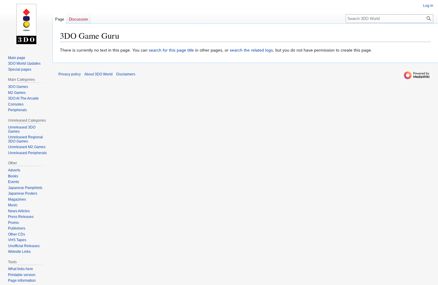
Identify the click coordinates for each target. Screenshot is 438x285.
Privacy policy (69, 74)
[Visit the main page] (26, 24)
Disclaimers (125, 74)
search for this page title (171, 50)
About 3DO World (98, 74)
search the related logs (251, 50)
